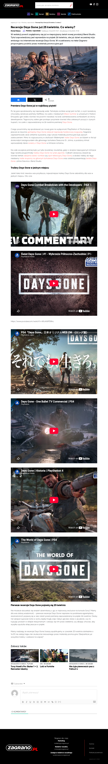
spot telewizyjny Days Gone (60, 156)
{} (56, 702)
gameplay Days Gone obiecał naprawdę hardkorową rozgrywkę (55, 132)
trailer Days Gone (72, 137)
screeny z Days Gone (37, 143)
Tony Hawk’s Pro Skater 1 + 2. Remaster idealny (24, 668)
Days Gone (67, 122)
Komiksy (52, 14)
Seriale (63, 14)
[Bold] (23, 702)
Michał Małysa (16, 31)
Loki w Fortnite (47, 667)
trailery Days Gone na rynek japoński (49, 153)
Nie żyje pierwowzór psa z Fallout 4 (81, 668)
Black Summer (70, 114)
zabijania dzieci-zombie (34, 156)
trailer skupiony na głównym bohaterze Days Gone (41, 158)
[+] (59, 702)
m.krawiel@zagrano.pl (61, 749)
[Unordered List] (41, 702)
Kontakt (91, 748)
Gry (32, 14)
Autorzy (91, 744)
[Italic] (26, 702)
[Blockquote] (45, 702)
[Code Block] (49, 702)
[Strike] (34, 702)
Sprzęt (41, 14)
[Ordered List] (38, 702)
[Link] (52, 702)
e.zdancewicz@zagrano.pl (61, 755)
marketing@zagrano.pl (61, 743)
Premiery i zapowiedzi (28, 22)
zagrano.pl (14, 22)
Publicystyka (76, 14)
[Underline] (30, 702)
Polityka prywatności (96, 752)
